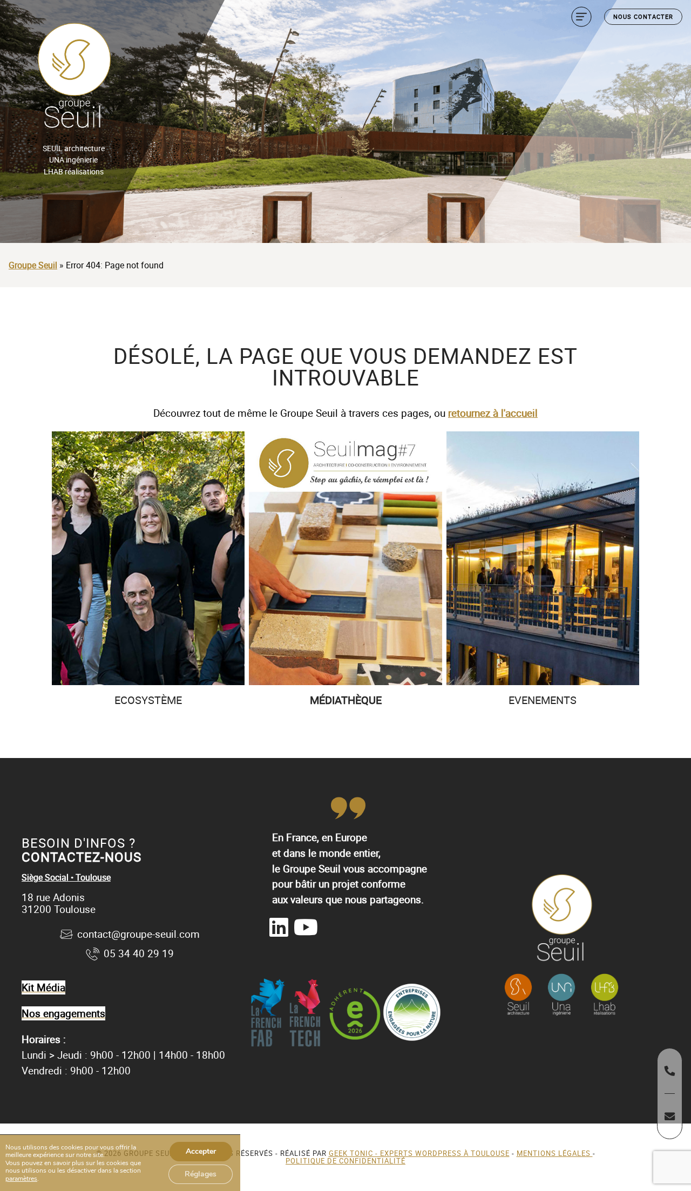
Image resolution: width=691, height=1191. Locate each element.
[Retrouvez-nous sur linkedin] (279, 926)
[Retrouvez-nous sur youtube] (306, 926)
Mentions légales (555, 1153)
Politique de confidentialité (345, 1161)
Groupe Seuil (33, 265)
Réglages (200, 1174)
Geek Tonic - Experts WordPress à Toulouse (419, 1153)
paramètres (21, 1178)
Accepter (201, 1151)
